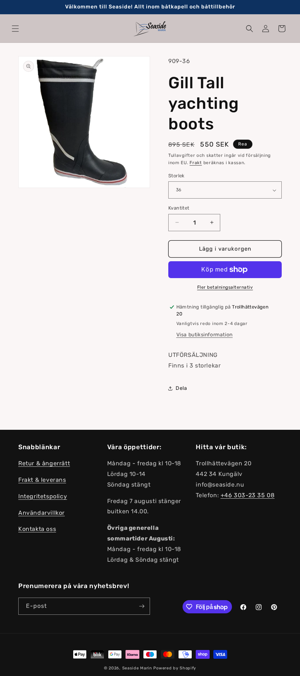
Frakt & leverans (42, 479)
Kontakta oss (37, 528)
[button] (15, 29)
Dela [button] (181, 388)
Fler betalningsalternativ (225, 287)
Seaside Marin (137, 668)
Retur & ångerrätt (44, 463)
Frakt (196, 162)
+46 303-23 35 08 (248, 495)
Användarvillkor (41, 512)
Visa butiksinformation (204, 335)
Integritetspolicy (42, 496)
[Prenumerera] (142, 606)
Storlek (176, 175)
